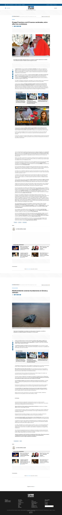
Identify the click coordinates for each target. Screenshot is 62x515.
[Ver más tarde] (12, 26)
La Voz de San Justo (21, 229)
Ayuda (34, 510)
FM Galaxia (51, 4)
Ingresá (55, 8)
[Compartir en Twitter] (17, 26)
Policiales (19, 4)
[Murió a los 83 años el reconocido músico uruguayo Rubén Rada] (15, 248)
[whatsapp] (14, 26)
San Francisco (11, 4)
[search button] (5, 4)
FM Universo (55, 4)
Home (8, 4)
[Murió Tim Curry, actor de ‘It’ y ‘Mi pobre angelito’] (35, 248)
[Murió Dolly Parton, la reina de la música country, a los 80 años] (35, 255)
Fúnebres (23, 4)
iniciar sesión (29, 475)
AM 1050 (48, 4)
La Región (15, 4)
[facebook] (15, 26)
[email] (18, 26)
